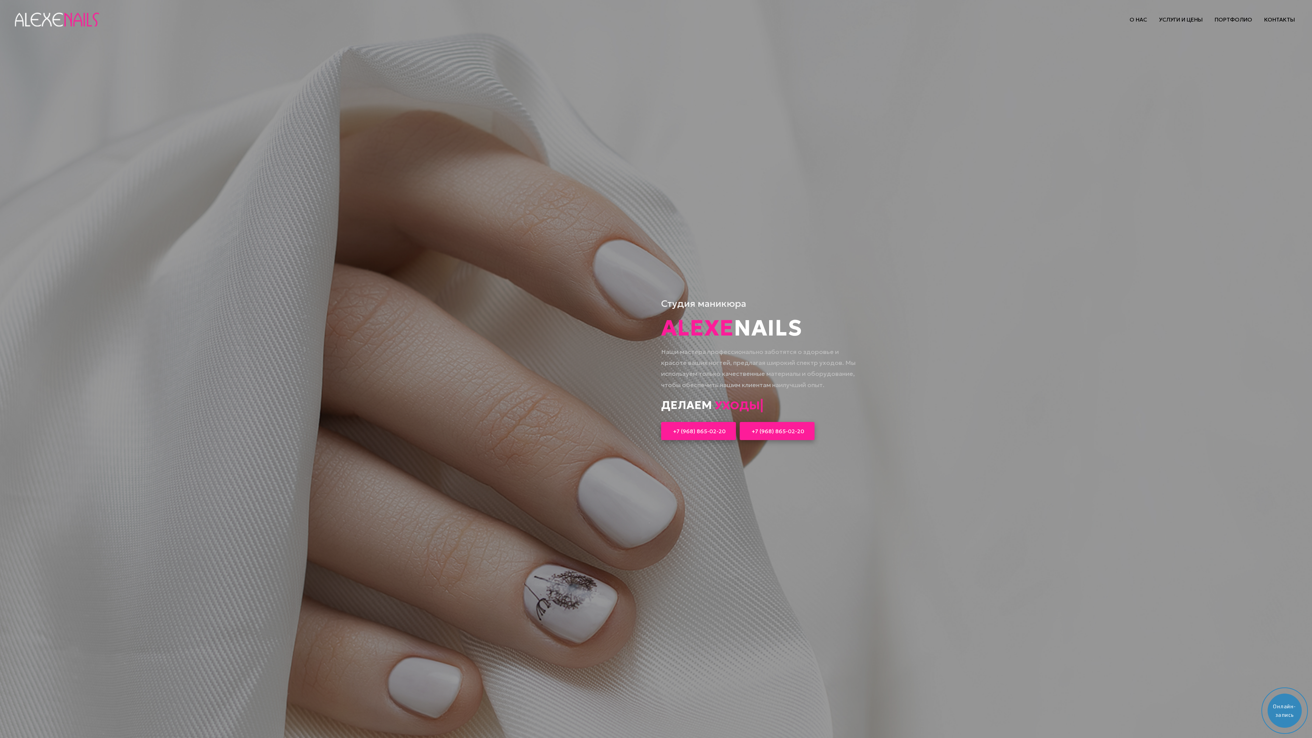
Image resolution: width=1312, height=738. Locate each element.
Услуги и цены (1181, 19)
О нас (1138, 19)
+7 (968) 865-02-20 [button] (699, 431)
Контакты (1279, 19)
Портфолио (1233, 19)
